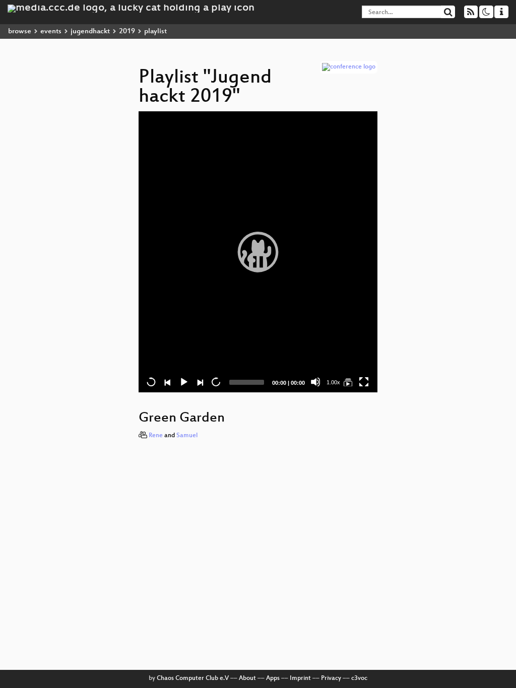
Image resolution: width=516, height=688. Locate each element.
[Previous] (167, 381)
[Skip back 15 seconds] (151, 381)
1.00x (333, 382)
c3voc (359, 678)
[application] (258, 251)
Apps (273, 678)
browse (19, 31)
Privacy (331, 678)
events (50, 31)
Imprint (300, 678)
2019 (127, 31)
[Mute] (315, 381)
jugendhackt (90, 31)
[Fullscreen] (363, 381)
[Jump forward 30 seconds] (215, 381)
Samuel (187, 435)
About (247, 678)
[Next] (199, 381)
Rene (156, 435)
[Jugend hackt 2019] (347, 381)
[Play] (258, 252)
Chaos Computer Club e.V (193, 678)
